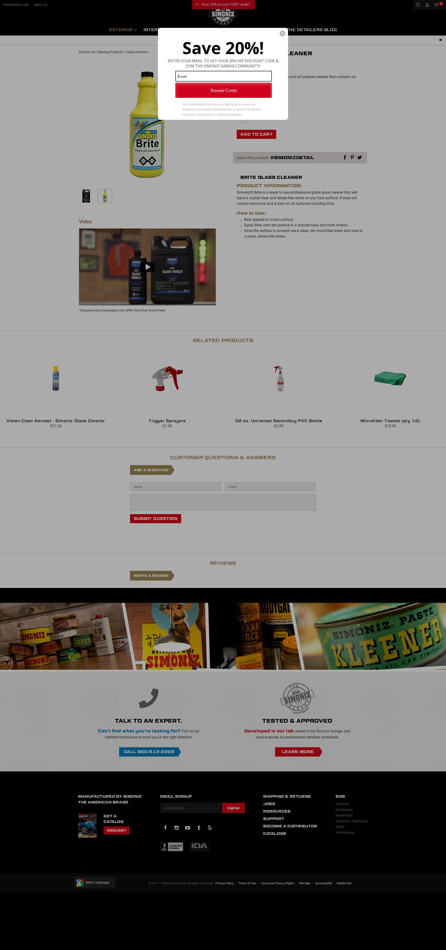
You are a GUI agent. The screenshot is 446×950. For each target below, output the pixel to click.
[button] (282, 33)
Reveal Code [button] (223, 90)
